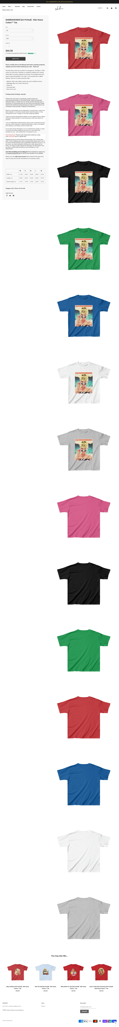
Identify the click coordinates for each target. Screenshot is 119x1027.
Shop (9, 6)
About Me (17, 6)
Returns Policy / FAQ (7, 10)
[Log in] (111, 8)
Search (43, 1006)
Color (7, 35)
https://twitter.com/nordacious (15, 1010)
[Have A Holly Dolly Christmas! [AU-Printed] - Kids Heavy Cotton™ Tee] (101, 972)
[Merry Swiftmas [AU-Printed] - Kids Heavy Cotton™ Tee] (17, 972)
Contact (38, 6)
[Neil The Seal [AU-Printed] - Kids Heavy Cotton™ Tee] (45, 972)
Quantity (8, 43)
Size (7, 27)
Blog (23, 6)
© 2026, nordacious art (7, 1020)
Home (3, 6)
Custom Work (30, 6)
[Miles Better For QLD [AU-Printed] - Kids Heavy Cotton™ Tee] (73, 972)
